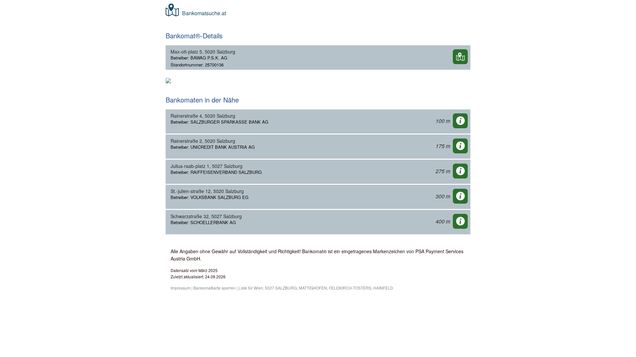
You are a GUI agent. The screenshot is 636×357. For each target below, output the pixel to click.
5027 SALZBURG (281, 288)
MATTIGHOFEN (313, 288)
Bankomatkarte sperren (214, 288)
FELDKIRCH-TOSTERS (350, 288)
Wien (258, 288)
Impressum (180, 288)
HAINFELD (383, 288)
